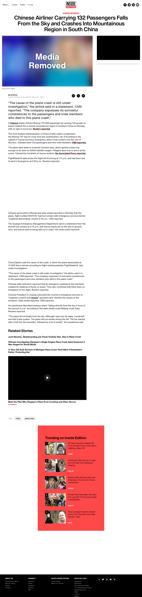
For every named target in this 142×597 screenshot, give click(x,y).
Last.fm (76, 594)
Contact (7, 588)
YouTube (31, 588)
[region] (47, 378)
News (5, 5)
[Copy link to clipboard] (83, 96)
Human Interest (71, 13)
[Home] (71, 4)
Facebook (31, 581)
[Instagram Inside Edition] (133, 4)
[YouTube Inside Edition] (137, 4)
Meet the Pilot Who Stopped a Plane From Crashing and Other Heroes (42, 401)
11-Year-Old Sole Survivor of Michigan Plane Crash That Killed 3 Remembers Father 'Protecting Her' (45, 350)
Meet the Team (10, 583)
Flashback (12, 404)
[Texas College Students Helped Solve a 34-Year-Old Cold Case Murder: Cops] (71, 517)
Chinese (14, 123)
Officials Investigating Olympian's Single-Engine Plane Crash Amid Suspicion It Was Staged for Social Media (46, 343)
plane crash (29, 418)
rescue (34, 297)
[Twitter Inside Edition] (129, 4)
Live (31, 5)
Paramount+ (78, 581)
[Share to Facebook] (73, 96)
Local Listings (55, 581)
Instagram (31, 586)
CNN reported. (79, 142)
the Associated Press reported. (70, 153)
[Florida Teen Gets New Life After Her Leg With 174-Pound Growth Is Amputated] (71, 499)
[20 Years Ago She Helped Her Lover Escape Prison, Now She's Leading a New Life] (71, 448)
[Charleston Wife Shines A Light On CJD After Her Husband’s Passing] (71, 465)
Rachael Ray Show (80, 590)
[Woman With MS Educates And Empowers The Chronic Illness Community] (71, 482)
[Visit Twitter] (103, 580)
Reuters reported (41, 128)
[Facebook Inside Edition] (125, 4)
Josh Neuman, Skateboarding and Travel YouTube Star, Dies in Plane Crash (44, 337)
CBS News (77, 583)
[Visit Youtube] (110, 580)
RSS (29, 590)
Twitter (30, 583)
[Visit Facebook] (99, 580)
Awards (7, 586)
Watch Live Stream (57, 583)
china (18, 418)
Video (22, 5)
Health (71, 471)
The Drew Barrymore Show (83, 588)
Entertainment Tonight (81, 586)
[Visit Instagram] (107, 580)
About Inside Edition (11, 581)
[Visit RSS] (114, 580)
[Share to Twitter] (78, 96)
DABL (76, 592)
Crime (14, 5)
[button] (47, 377)
